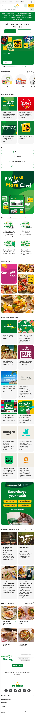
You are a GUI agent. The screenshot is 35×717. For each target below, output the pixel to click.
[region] (17, 704)
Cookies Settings (17, 704)
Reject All (17, 709)
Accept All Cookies (17, 714)
